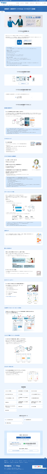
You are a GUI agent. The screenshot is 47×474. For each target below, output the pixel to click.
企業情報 (10, 0)
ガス (10, 460)
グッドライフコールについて (15, 445)
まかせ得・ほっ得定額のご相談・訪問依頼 (24, 439)
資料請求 (17, 439)
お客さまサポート (21, 462)
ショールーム (34, 0)
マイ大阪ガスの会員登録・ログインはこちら (11, 296)
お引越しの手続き (16, 462)
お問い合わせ (37, 0)
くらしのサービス (25, 460)
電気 (12, 460)
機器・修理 (20, 460)
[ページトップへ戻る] (45, 458)
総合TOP (2, 0)
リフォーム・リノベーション (31, 460)
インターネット (16, 460)
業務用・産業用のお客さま (6, 0)
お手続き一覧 (11, 462)
